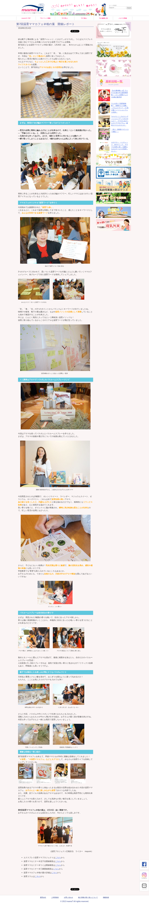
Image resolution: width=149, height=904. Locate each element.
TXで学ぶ (65, 18)
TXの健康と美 (103, 18)
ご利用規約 (55, 897)
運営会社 (43, 897)
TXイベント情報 (45, 18)
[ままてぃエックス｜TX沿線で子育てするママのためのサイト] (32, 8)
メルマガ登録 (123, 18)
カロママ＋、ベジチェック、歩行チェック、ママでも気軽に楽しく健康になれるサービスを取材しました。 (119, 147)
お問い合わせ (68, 897)
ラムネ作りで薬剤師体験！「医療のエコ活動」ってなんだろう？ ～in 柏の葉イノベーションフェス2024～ (119, 108)
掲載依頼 (106, 897)
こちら (58, 857)
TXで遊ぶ (84, 18)
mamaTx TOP (26, 18)
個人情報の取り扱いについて (88, 897)
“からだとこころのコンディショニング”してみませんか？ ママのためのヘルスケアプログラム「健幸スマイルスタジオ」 (119, 121)
